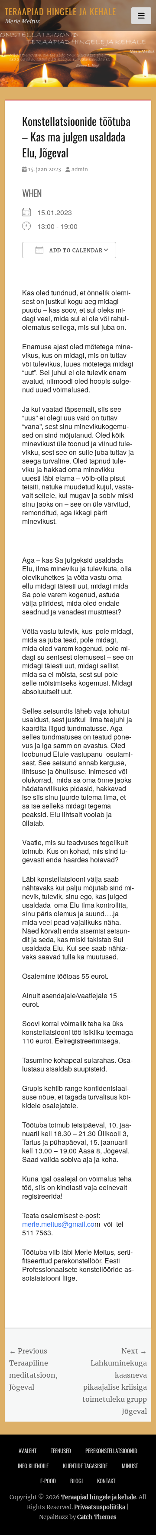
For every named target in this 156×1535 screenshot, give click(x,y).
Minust (130, 1465)
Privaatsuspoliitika (99, 1507)
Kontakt (106, 1480)
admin (80, 169)
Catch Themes (97, 1517)
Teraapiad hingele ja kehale (60, 11)
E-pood (48, 1480)
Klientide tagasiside (85, 1465)
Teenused (61, 1450)
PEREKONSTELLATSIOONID (111, 1450)
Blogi (76, 1480)
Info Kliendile (33, 1465)
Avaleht (27, 1450)
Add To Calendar (75, 250)
